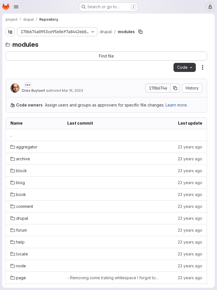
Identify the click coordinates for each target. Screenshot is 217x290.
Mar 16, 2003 (72, 90)
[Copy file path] (140, 31)
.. (11, 135)
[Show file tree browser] (10, 31)
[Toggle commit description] (27, 85)
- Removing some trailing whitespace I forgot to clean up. (113, 277)
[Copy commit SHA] (175, 88)
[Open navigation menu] (16, 6)
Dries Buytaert (33, 90)
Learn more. (177, 105)
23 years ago (190, 146)
